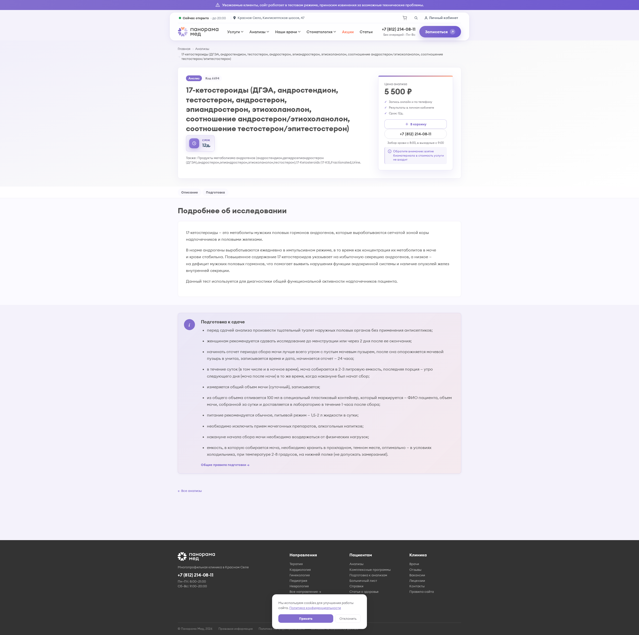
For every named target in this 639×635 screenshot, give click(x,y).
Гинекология (300, 575)
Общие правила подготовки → (225, 465)
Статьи (366, 31)
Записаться (436, 31)
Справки (356, 586)
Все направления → (305, 592)
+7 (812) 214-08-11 (398, 29)
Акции (348, 31)
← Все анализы (190, 491)
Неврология (299, 586)
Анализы (257, 31)
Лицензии (417, 581)
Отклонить (347, 619)
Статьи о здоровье (364, 592)
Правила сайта (421, 592)
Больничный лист (363, 581)
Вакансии (417, 575)
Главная (184, 49)
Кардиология (300, 570)
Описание (189, 192)
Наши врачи (286, 31)
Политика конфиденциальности (315, 608)
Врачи (414, 564)
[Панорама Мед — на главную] (198, 31)
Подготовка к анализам (368, 575)
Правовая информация (235, 629)
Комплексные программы (370, 570)
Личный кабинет (443, 17)
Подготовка (215, 192)
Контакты (417, 586)
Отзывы (415, 570)
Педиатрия (298, 581)
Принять (306, 619)
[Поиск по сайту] (415, 17)
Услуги (233, 31)
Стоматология (319, 31)
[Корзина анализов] (404, 17)
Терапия (296, 564)
